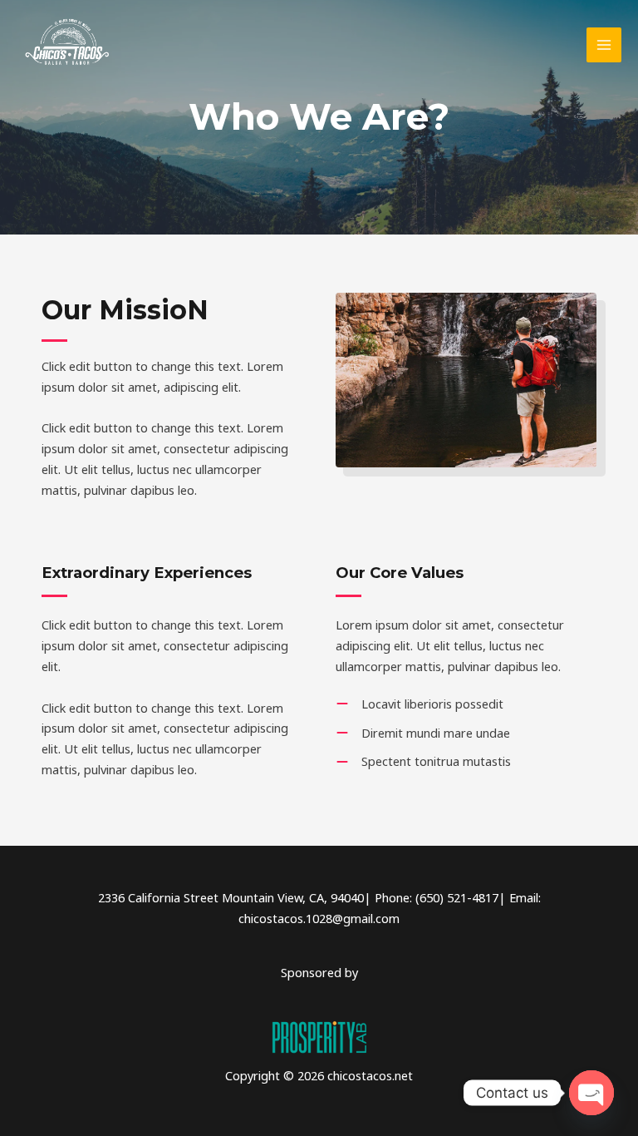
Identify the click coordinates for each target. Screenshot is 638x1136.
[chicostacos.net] (66, 45)
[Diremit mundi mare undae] (423, 733)
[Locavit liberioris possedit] (419, 704)
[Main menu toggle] (603, 44)
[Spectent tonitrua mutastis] (423, 761)
